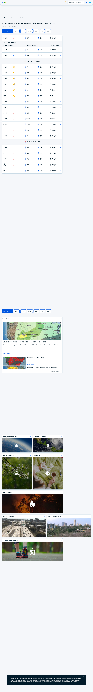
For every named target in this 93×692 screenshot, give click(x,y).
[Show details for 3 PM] (61, 118)
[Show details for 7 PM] (61, 147)
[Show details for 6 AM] (61, 67)
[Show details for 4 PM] (61, 124)
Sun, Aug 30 (7, 31)
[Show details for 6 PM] (61, 135)
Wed (29, 31)
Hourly (13, 18)
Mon (16, 31)
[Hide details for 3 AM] (61, 38)
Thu (36, 31)
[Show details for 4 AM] (61, 49)
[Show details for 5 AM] (61, 55)
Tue (23, 31)
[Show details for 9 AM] (61, 84)
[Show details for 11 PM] (61, 170)
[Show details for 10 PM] (61, 164)
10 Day (21, 18)
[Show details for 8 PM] (61, 153)
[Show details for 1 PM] (61, 107)
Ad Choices (74, 681)
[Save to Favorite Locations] (65, 2)
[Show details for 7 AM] (61, 72)
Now (5, 18)
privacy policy (13, 681)
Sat (48, 31)
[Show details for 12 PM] (61, 101)
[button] (83, 676)
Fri (42, 31)
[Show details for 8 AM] (61, 78)
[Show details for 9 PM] (61, 159)
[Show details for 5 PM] (61, 130)
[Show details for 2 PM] (61, 113)
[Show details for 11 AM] (61, 95)
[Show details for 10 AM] (61, 90)
